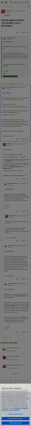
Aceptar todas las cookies (15, 423)
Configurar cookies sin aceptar (15, 414)
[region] (15, 405)
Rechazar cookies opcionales (15, 418)
